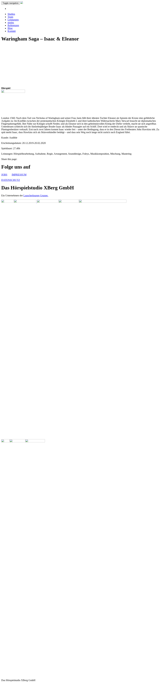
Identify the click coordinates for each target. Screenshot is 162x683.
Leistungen (13, 19)
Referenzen (13, 25)
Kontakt (12, 31)
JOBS (4, 174)
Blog (10, 28)
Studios (11, 14)
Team (10, 16)
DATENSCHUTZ (10, 180)
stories (11, 22)
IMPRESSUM (19, 174)
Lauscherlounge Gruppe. (35, 195)
